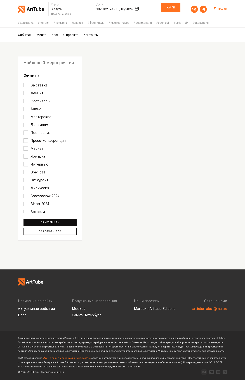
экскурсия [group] (201, 22)
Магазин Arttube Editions (154, 308)
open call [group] (163, 22)
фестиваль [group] (96, 22)
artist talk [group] (182, 22)
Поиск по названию (61, 14)
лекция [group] (44, 22)
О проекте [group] (70, 35)
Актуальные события (36, 308)
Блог (22, 315)
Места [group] (41, 35)
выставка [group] (27, 22)
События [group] (25, 35)
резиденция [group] (144, 22)
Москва (78, 308)
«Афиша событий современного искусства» (67, 358)
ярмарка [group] (61, 22)
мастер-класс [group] (120, 22)
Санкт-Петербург (86, 315)
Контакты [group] (91, 35)
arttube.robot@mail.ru (209, 308)
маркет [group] (78, 22)
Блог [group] (54, 35)
